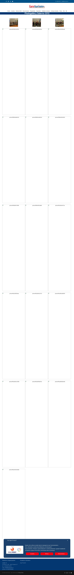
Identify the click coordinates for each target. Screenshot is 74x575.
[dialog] (37, 548)
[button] (66, 11)
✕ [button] (67, 540)
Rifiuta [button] (46, 553)
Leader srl (4, 562)
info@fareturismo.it (65, 1)
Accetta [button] (32, 553)
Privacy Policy (20, 572)
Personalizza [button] (61, 553)
